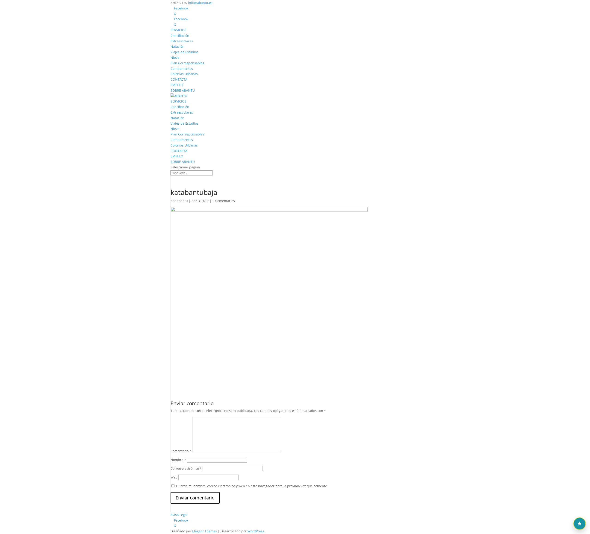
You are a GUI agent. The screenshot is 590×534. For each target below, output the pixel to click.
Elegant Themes (204, 531)
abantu (182, 201)
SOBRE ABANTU (183, 90)
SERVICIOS (178, 30)
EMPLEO (177, 85)
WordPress (256, 531)
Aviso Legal (179, 515)
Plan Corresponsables (187, 63)
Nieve (175, 57)
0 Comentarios (223, 201)
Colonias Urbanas (184, 74)
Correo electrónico (186, 468)
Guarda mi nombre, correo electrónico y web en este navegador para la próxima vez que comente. (252, 486)
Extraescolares (182, 41)
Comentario (181, 451)
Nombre (178, 460)
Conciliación (180, 35)
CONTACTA (179, 79)
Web (174, 477)
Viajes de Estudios (184, 52)
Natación (177, 46)
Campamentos (182, 68)
